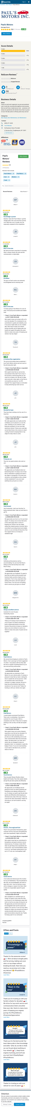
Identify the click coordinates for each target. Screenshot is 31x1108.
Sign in (24, 2)
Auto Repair (9, 4)
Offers (10, 933)
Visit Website (8, 125)
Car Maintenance (22, 117)
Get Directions (8, 133)
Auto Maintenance (12, 117)
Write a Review (6, 33)
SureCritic (2, 4)
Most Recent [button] (23, 191)
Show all (6, 933)
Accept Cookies (19, 1104)
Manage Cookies (7, 1104)
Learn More (6, 975)
